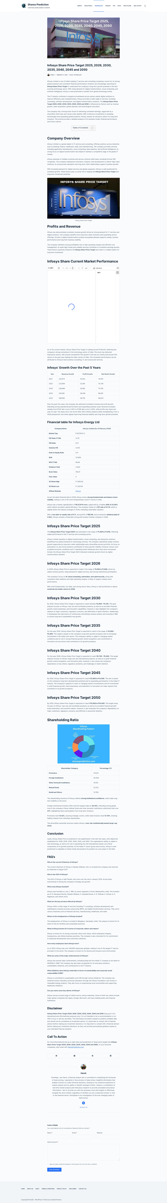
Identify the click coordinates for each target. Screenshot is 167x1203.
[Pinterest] (93, 1055)
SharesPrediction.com (76, 1047)
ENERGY (79, 5)
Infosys (78, 491)
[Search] (145, 6)
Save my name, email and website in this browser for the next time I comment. (73, 1164)
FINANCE (107, 5)
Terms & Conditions (48, 1188)
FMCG (119, 5)
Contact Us (82, 1188)
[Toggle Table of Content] (91, 128)
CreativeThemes (55, 1200)
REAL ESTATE (137, 5)
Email (74, 1133)
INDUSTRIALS (88, 5)
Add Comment (52, 1142)
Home (23, 1188)
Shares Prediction (38, 4)
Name (49, 1133)
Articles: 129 (83, 1107)
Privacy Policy (62, 1188)
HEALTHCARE (127, 5)
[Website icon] (83, 1103)
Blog (71, 75)
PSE (114, 5)
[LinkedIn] (111, 1055)
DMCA (37, 1188)
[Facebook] (56, 1055)
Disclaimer (72, 1188)
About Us (30, 1188)
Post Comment (54, 1169)
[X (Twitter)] (74, 1055)
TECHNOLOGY (99, 5)
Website (99, 1133)
